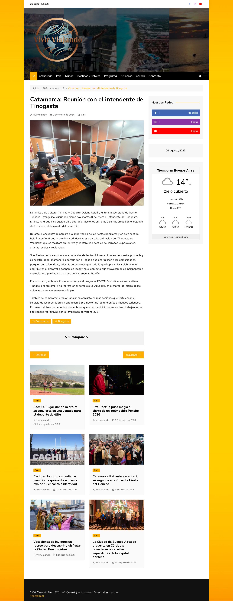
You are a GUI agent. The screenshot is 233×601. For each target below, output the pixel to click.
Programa (110, 76)
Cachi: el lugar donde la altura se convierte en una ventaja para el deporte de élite (57, 411)
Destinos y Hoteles (88, 76)
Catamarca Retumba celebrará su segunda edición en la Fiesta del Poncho (115, 480)
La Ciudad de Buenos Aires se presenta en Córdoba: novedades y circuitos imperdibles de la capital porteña (114, 549)
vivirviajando (40, 114)
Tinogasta (63, 321)
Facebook (189, 4)
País (58, 76)
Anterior (41, 355)
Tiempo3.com (181, 237)
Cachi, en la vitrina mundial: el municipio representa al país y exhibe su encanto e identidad (55, 480)
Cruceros (126, 76)
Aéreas (140, 76)
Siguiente (131, 355)
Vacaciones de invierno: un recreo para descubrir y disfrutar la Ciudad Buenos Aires (57, 545)
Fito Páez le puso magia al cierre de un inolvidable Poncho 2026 (116, 411)
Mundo (69, 76)
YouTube (200, 4)
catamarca (42, 321)
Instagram (195, 4)
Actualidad (45, 76)
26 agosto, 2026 (39, 4)
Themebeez (37, 596)
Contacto (155, 76)
